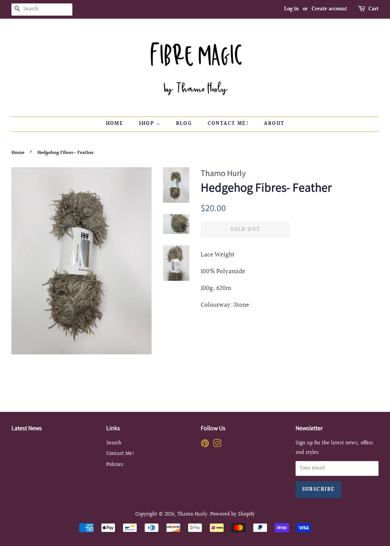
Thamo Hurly (192, 514)
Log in (291, 9)
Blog (184, 124)
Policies (114, 464)
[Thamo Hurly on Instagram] (217, 444)
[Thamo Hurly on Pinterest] (205, 444)
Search (113, 443)
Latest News (26, 428)
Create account (329, 9)
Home (114, 124)
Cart (373, 9)
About (274, 124)
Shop (147, 124)
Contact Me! (228, 124)
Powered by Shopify (232, 514)
